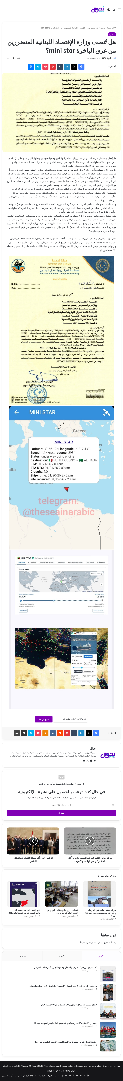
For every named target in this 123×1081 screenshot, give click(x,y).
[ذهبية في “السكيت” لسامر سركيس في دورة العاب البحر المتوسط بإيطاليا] (108, 1030)
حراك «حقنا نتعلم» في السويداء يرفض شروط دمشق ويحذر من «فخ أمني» (100, 912)
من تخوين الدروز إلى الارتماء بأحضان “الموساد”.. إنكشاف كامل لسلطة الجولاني (63, 985)
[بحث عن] (114, 10)
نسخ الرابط (44, 719)
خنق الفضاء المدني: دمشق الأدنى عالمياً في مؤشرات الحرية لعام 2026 (24, 911)
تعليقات (22, 956)
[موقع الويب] (94, 761)
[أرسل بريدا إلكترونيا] (103, 58)
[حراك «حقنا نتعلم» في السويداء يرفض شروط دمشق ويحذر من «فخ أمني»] (99, 894)
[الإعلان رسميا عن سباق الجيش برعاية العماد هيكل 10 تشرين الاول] (108, 1011)
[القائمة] (119, 10)
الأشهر (101, 956)
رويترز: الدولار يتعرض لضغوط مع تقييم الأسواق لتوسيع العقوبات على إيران (65, 1041)
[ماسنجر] (31, 67)
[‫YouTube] (84, 761)
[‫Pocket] (45, 67)
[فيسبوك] (81, 67)
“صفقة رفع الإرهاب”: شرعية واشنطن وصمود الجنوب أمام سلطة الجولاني (65, 967)
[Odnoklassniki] (45, 733)
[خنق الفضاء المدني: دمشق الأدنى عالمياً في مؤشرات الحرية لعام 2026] (23, 894)
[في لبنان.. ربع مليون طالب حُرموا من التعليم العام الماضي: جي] (61, 894)
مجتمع (102, 28)
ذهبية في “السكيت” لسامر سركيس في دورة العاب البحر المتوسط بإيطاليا (65, 1023)
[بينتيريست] (53, 67)
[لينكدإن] (67, 67)
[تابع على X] (105, 58)
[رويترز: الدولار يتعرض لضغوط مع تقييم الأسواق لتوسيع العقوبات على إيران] (108, 1045)
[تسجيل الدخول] (108, 10)
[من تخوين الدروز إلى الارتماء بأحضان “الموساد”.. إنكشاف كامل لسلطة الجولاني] (108, 992)
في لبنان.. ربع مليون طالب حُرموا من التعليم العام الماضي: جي (62, 911)
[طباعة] (17, 733)
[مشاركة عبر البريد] (24, 733)
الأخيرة (62, 956)
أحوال (108, 58)
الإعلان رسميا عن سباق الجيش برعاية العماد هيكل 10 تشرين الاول (69, 1004)
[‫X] (74, 67)
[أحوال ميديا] (97, 9)
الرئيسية (110, 28)
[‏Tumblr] (60, 67)
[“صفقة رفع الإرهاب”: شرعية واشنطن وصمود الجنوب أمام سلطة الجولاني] (108, 974)
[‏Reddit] (60, 733)
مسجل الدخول (97, 942)
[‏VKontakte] (53, 733)
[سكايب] (38, 67)
